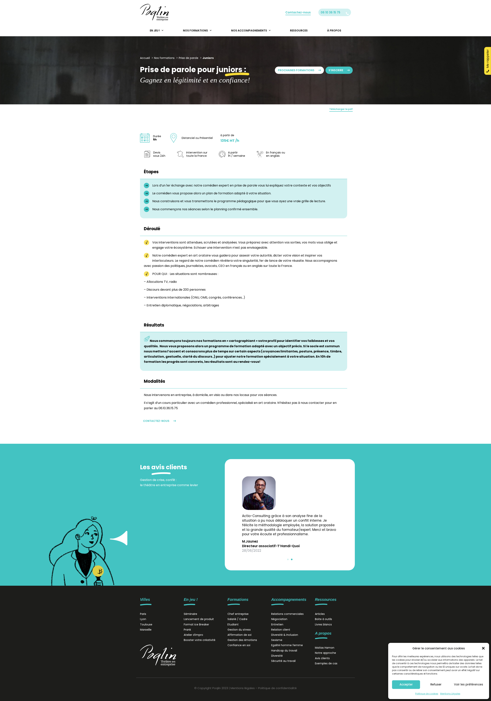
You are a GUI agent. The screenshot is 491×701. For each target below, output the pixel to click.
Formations (237, 599)
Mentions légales (243, 688)
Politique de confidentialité (277, 688)
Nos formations (195, 30)
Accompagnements (288, 599)
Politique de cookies (426, 693)
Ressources (299, 30)
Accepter (406, 684)
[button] (483, 648)
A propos (323, 633)
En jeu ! (155, 30)
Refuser (436, 684)
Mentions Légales (450, 693)
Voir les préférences (468, 684)
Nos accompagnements (249, 30)
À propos (334, 30)
